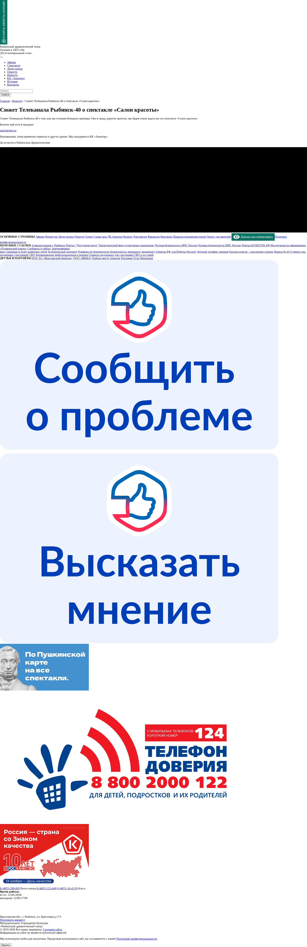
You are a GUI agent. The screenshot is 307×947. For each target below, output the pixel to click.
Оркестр (12, 71)
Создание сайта (52, 929)
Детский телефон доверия (212, 251)
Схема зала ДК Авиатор (108, 236)
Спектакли (13, 65)
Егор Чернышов (143, 258)
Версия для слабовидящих (256, 236)
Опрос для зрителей (219, 236)
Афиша (11, 62)
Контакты (13, 84)
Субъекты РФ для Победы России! (175, 251)
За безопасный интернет (62, 251)
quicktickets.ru (8, 130)
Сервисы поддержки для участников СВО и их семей (121, 254)
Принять (5, 945)
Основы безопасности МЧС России (219, 245)
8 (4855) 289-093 (10, 888)
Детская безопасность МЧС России (175, 245)
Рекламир (127, 258)
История (12, 81)
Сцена (89, 236)
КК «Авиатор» (16, 78)
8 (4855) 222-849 (46, 888)
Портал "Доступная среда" (82, 245)
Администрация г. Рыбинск (48, 245)
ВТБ (34, 258)
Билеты (127, 236)
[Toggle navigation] (1, 57)
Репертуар (51, 236)
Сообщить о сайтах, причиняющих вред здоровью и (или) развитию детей (35, 250)
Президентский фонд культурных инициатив (126, 245)
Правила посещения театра (189, 236)
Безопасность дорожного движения (131, 251)
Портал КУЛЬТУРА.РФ (256, 245)
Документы (140, 236)
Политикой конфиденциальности (136, 938)
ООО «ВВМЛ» (82, 258)
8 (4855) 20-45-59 (67, 888)
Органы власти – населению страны (251, 251)
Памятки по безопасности (94, 251)
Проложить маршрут (12, 919)
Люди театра (14, 68)
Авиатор (115, 258)
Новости (12, 75)
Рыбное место (100, 258)
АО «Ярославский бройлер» (55, 258)
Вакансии (154, 236)
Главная (5, 101)
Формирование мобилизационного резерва (62, 254)
